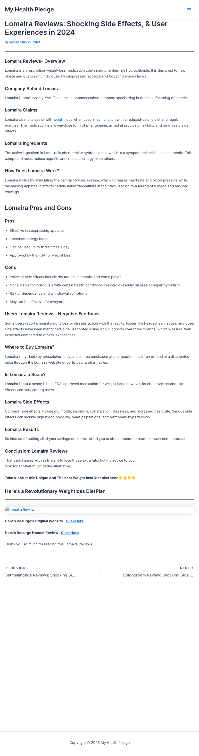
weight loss (62, 119)
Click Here (75, 521)
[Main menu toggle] (189, 10)
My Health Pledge (29, 9)
